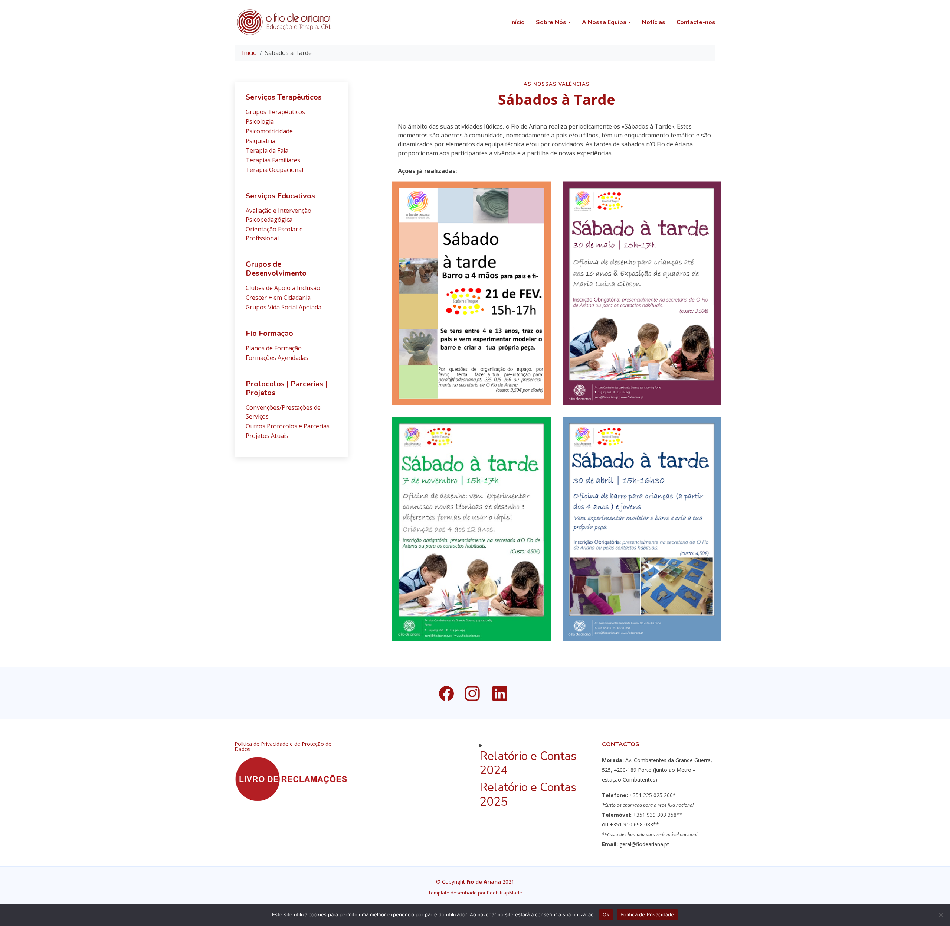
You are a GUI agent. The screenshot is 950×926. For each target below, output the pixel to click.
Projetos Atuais (267, 436)
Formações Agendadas (277, 358)
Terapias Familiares (273, 160)
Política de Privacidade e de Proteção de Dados (283, 746)
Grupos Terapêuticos (275, 112)
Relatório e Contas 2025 (528, 794)
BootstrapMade (504, 892)
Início (517, 22)
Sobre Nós (551, 22)
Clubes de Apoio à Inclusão (283, 288)
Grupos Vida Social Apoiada (283, 307)
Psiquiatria (260, 141)
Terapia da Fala (267, 150)
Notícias (653, 22)
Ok (606, 914)
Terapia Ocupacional (274, 170)
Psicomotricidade (269, 131)
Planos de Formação (274, 348)
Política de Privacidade (647, 914)
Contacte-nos (696, 22)
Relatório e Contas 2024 (528, 763)
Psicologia (260, 121)
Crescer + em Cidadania (278, 297)
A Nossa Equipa (604, 22)
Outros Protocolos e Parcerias (288, 426)
